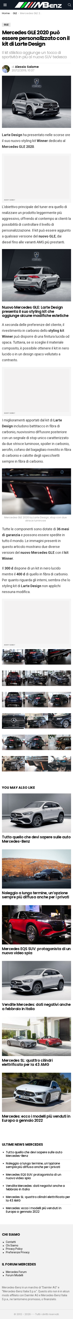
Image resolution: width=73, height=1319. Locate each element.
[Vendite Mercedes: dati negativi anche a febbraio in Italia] (36, 980)
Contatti (11, 1241)
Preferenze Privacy (18, 1252)
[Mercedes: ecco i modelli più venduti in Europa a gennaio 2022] (36, 1092)
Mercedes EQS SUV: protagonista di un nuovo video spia (36, 951)
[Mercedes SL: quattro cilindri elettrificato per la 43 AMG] (36, 1036)
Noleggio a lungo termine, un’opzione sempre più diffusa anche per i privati (35, 895)
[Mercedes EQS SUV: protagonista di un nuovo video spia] (36, 924)
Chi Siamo (12, 1245)
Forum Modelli (14, 1275)
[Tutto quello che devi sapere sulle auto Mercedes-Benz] (36, 813)
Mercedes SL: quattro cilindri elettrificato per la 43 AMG (27, 1062)
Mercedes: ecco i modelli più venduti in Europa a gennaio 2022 (36, 1118)
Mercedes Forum (16, 1272)
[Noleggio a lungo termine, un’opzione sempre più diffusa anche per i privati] (36, 869)
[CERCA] (69, 5)
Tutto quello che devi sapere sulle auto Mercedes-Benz (36, 839)
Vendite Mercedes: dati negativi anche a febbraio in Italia (36, 1006)
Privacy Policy (14, 1248)
